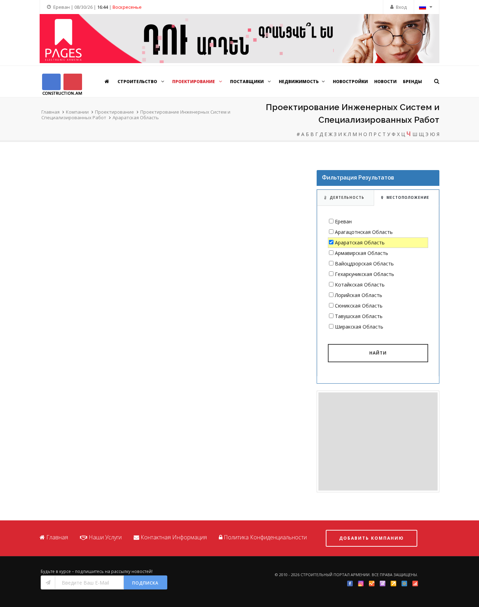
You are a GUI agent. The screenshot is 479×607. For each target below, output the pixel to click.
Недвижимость (299, 82)
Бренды (412, 82)
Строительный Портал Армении (335, 574)
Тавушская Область (359, 316)
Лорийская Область (358, 295)
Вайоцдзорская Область (364, 263)
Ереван (343, 221)
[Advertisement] (378, 441)
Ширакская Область (359, 326)
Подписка (145, 583)
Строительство (137, 82)
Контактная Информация (174, 537)
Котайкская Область (360, 284)
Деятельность (347, 197)
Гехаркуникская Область (364, 274)
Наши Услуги (105, 537)
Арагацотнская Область (364, 232)
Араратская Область (136, 117)
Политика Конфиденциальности (265, 537)
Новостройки (350, 82)
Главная (50, 112)
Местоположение (407, 197)
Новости (385, 82)
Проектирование (194, 82)
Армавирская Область (361, 253)
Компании (77, 112)
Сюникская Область (359, 305)
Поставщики (247, 82)
